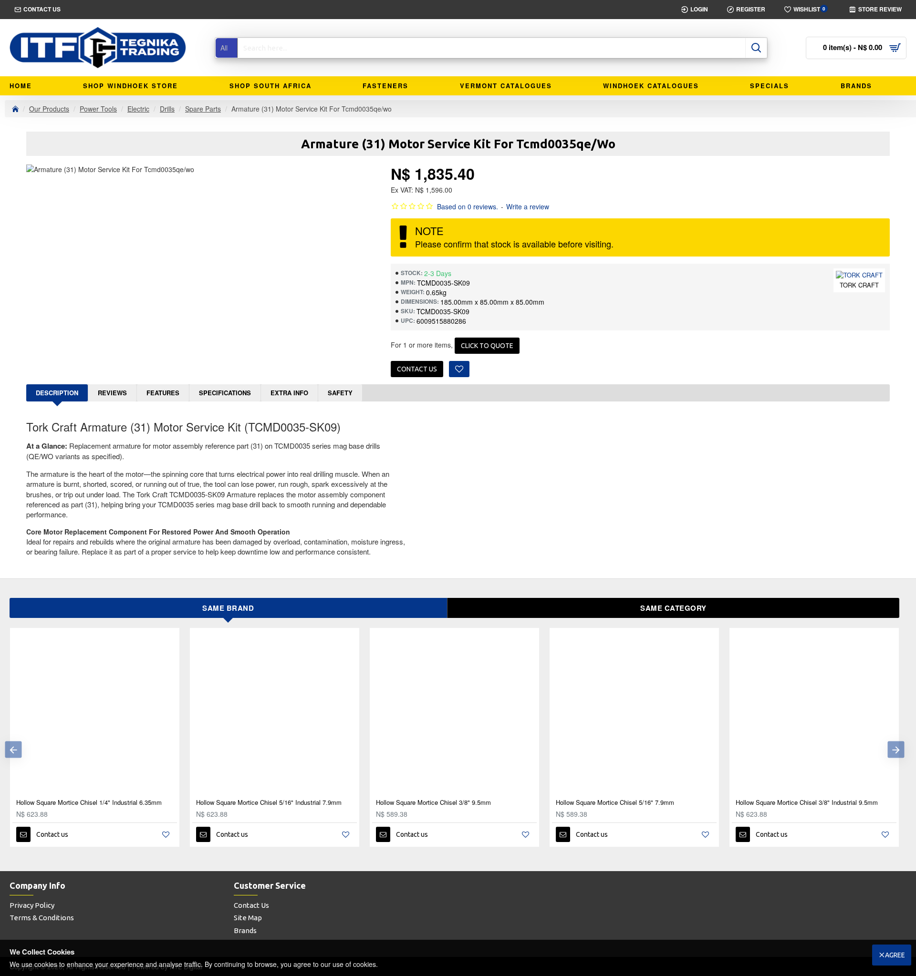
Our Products (49, 108)
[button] (13, 749)
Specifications (225, 392)
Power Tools (98, 108)
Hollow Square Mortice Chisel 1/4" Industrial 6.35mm (89, 803)
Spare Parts (203, 108)
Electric (138, 108)
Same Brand (228, 608)
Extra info (289, 392)
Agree (895, 955)
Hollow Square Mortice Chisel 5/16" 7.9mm (615, 803)
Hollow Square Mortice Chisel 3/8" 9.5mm (433, 803)
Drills (167, 108)
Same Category (673, 608)
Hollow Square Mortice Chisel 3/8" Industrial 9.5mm (807, 803)
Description (57, 392)
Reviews (112, 392)
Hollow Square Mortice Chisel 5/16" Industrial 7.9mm (269, 803)
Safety (340, 392)
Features (162, 392)
